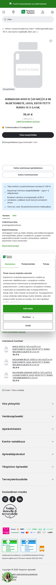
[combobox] (28, 19)
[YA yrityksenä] (10, 511)
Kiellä (28, 325)
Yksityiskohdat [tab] (28, 264)
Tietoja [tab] (46, 264)
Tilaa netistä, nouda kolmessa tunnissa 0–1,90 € (29, 186)
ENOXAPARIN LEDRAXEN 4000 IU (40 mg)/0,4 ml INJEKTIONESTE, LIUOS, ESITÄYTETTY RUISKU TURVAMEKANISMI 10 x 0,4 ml (33, 375)
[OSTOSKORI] (52, 12)
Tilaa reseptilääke (28, 135)
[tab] (6, 215)
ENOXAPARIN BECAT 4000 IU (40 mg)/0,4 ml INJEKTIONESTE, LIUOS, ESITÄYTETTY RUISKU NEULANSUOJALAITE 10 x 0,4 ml (32, 362)
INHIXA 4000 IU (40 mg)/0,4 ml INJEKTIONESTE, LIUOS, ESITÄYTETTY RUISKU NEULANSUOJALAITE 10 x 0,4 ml (31, 349)
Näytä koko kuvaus (10, 245)
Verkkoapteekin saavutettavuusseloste (20, 574)
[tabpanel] (28, 234)
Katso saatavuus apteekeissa (28, 168)
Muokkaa (26, 317)
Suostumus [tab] (10, 264)
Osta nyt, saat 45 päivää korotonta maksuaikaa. (29, 206)
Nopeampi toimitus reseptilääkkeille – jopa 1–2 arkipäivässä (28, 192)
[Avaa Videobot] (8, 577)
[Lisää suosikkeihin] (51, 41)
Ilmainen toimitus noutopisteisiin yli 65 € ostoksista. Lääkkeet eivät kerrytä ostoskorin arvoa (27, 200)
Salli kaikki (28, 308)
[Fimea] (10, 545)
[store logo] (28, 12)
